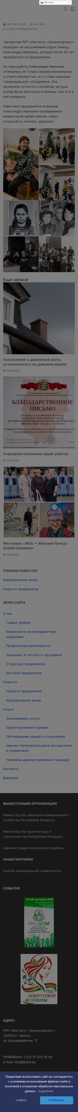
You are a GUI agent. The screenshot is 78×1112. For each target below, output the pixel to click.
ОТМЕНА (21, 1100)
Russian (49, 2)
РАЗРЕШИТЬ (57, 1100)
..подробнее (45, 1091)
